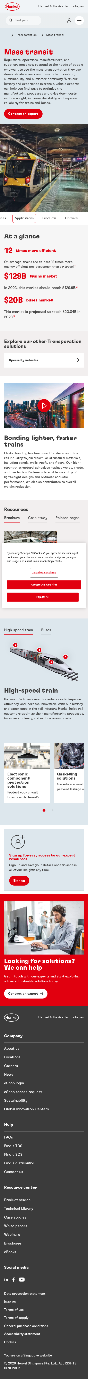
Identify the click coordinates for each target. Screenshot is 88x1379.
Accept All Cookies (44, 584)
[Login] (69, 20)
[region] (44, 575)
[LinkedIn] (6, 1279)
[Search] (11, 20)
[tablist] (44, 810)
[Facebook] (13, 1279)
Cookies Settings (44, 572)
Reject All (43, 597)
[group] (44, 780)
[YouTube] (22, 1279)
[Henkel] (11, 1017)
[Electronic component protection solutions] (27, 773)
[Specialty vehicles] (44, 360)
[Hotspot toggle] (15, 645)
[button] (15, 645)
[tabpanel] (44, 685)
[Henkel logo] (12, 6)
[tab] (12, 518)
